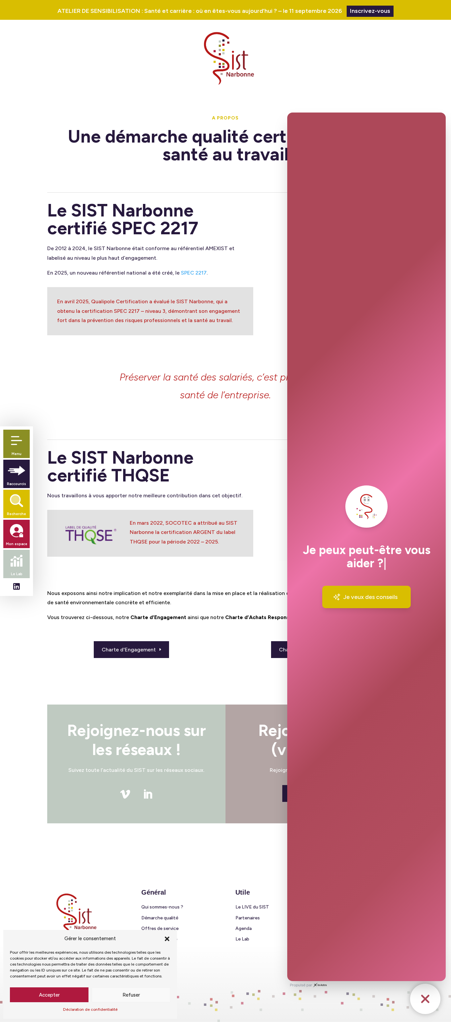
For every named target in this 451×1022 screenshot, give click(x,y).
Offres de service (160, 928)
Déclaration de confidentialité (90, 1009)
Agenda (243, 928)
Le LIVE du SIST (252, 907)
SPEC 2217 (194, 273)
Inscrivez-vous (370, 11)
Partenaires (247, 918)
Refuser (131, 995)
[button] (167, 939)
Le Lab (242, 939)
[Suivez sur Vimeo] (125, 794)
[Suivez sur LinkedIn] (147, 794)
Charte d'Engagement (129, 649)
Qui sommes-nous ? (162, 907)
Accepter (49, 995)
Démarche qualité (159, 918)
